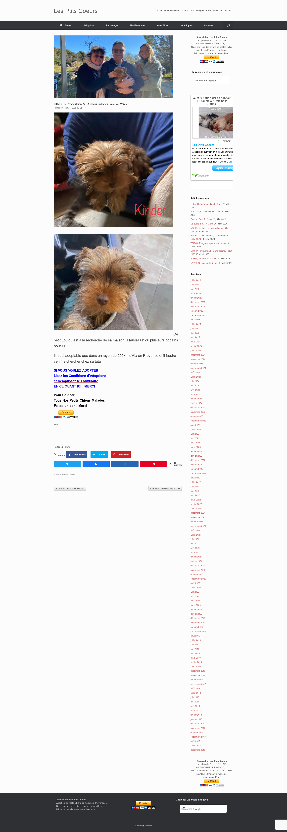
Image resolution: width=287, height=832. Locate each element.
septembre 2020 (198, 578)
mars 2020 (196, 605)
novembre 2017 (198, 727)
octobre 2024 (197, 363)
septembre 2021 (198, 525)
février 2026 (196, 297)
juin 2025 (195, 328)
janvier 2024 (196, 403)
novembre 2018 (198, 675)
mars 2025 (196, 341)
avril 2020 (195, 600)
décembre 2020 (198, 565)
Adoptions (89, 25)
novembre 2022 (198, 464)
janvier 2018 (196, 719)
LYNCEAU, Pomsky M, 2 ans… (165, 488)
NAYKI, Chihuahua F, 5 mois (204, 262)
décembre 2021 (198, 512)
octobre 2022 (197, 468)
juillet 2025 (196, 324)
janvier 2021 (196, 561)
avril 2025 (195, 337)
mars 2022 (196, 499)
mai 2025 (195, 332)
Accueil (68, 25)
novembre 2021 (198, 517)
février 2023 (196, 451)
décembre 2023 (198, 407)
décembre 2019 (198, 618)
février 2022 (196, 503)
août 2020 (195, 582)
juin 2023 (195, 433)
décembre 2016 (198, 749)
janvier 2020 (196, 613)
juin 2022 (195, 486)
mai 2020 (195, 596)
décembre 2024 (198, 354)
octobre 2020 (197, 574)
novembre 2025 (198, 306)
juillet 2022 (196, 482)
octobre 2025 (197, 310)
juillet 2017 (196, 745)
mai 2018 (195, 701)
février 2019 (196, 662)
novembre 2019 (198, 622)
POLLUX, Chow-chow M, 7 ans (205, 211)
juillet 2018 (196, 692)
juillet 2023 (196, 429)
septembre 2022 (198, 473)
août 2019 (195, 635)
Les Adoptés (186, 25)
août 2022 (195, 477)
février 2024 (196, 398)
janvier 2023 (196, 455)
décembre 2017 (198, 723)
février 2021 (196, 556)
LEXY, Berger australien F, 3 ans (206, 203)
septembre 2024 (198, 367)
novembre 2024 (198, 359)
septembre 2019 (198, 631)
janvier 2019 (196, 666)
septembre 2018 (198, 684)
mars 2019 (196, 657)
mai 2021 (195, 543)
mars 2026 (196, 293)
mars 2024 (196, 394)
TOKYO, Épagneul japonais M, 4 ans (208, 243)
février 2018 (196, 714)
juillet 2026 (196, 280)
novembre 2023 (198, 411)
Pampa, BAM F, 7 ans (201, 219)
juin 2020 (195, 591)
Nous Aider (162, 25)
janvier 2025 (196, 350)
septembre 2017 (198, 736)
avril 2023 (195, 442)
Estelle (83, 107)
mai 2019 (195, 648)
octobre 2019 (197, 626)
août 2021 (195, 530)
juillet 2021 (196, 534)
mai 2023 (195, 438)
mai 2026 (195, 288)
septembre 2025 (198, 315)
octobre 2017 (197, 732)
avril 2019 (195, 653)
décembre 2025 (198, 302)
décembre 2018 (198, 670)
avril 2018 (195, 705)
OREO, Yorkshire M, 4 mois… (70, 488)
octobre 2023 (197, 416)
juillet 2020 (196, 587)
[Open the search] (228, 25)
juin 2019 (195, 644)
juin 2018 (195, 697)
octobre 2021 (197, 521)
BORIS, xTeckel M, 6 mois (203, 258)
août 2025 (195, 319)
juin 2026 (195, 284)
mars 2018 (196, 710)
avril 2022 (195, 495)
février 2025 (196, 345)
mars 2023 (196, 446)
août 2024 (195, 372)
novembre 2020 (198, 569)
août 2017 (195, 741)
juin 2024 (195, 381)
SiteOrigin (141, 825)
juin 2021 (195, 539)
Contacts (208, 25)
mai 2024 (195, 385)
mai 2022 (195, 490)
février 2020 (196, 609)
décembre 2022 (198, 460)
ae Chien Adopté (68, 474)
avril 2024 (195, 389)
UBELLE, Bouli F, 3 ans (202, 223)
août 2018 (195, 688)
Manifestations (137, 25)
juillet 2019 (196, 640)
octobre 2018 (197, 679)
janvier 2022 (196, 508)
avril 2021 (195, 547)
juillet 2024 (196, 376)
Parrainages (112, 25)
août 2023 (195, 424)
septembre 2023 (198, 420)
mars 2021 (196, 552)
